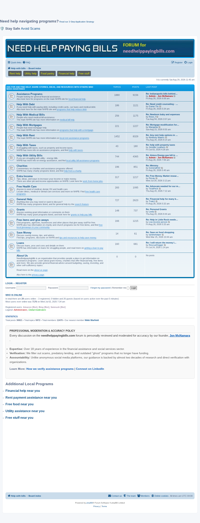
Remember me (119, 288)
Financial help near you (22, 390)
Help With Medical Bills (31, 114)
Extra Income (25, 176)
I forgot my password (100, 288)
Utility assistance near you (25, 411)
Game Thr (154, 106)
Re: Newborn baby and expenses (163, 114)
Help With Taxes (26, 145)
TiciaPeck (153, 188)
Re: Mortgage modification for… (162, 125)
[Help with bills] (100, 48)
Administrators (20, 310)
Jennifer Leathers (157, 147)
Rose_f (152, 117)
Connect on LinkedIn (90, 368)
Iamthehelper (155, 234)
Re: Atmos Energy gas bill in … (162, 155)
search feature (82, 204)
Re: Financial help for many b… (162, 199)
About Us (22, 255)
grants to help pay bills (81, 214)
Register (21, 283)
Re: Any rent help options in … (162, 135)
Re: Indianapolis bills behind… (162, 94)
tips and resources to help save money (77, 237)
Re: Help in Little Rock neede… (162, 219)
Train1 (152, 201)
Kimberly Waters (156, 137)
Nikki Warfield (92, 320)
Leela (151, 211)
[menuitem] (26, 62)
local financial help (77, 99)
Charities (22, 165)
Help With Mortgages (29, 125)
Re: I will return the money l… (161, 242)
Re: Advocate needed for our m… (163, 186)
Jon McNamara (180, 335)
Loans (20, 242)
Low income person (158, 222)
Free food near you (19, 404)
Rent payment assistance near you (31, 397)
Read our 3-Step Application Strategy (76, 21)
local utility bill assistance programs (82, 160)
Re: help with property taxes (160, 145)
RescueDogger (156, 245)
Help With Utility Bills (29, 155)
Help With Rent (26, 135)
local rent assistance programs (74, 138)
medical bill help (67, 119)
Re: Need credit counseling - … (162, 104)
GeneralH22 (154, 168)
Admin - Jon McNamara (161, 96)
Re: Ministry (152, 165)
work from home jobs (93, 181)
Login (8, 283)
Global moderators (37, 310)
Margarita (153, 127)
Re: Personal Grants (156, 209)
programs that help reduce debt (72, 109)
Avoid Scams (30, 28)
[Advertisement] (94, 11)
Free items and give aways (33, 219)
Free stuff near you (19, 417)
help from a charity (72, 171)
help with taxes (76, 150)
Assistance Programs (29, 94)
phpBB (90, 503)
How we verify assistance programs (50, 368)
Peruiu (152, 178)
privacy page (38, 275)
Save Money (24, 232)
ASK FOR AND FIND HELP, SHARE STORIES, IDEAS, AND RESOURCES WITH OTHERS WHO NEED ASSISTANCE (49, 88)
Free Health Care (27, 186)
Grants (21, 209)
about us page (41, 270)
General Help (24, 199)
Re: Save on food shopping (160, 232)
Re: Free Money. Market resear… (162, 176)
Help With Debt (26, 104)
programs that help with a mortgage (76, 130)
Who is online (13, 295)
